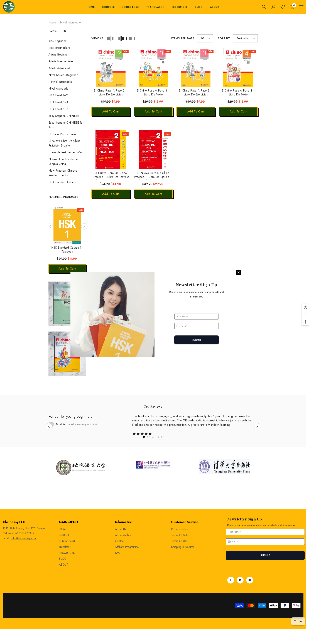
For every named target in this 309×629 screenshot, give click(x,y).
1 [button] (144, 437)
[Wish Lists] (283, 7)
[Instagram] (240, 580)
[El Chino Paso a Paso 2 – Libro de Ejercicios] (110, 67)
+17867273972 (24, 533)
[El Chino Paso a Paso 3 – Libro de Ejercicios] (195, 67)
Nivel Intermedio (70, 22)
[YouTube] (249, 580)
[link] (67, 304)
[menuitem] (67, 41)
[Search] (264, 6)
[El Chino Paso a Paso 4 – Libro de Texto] (238, 67)
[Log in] (273, 7)
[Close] (238, 272)
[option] (67, 241)
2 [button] (148, 437)
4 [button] (158, 437)
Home (52, 22)
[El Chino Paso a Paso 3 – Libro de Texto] (153, 67)
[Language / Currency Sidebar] (301, 7)
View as (97, 38)
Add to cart (67, 269)
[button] (50, 226)
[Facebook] (230, 580)
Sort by (224, 38)
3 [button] (153, 437)
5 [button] (162, 437)
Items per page (182, 38)
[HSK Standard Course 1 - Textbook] (67, 225)
